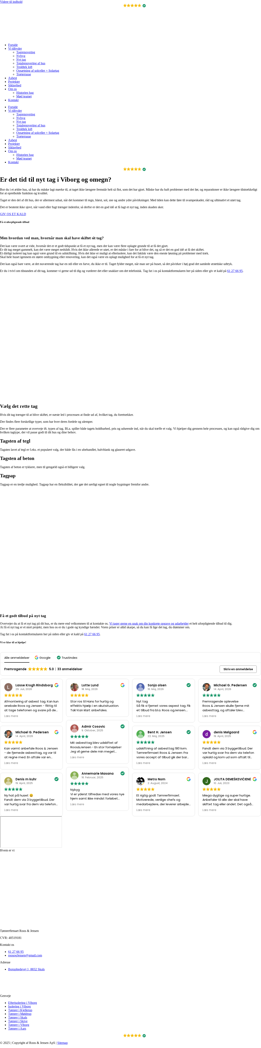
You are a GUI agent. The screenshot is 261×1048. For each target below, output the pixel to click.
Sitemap (62, 1043)
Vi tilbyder (15, 48)
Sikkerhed (14, 85)
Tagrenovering (25, 52)
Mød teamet (24, 96)
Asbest (12, 78)
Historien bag (25, 92)
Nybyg (20, 56)
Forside (13, 45)
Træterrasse (23, 74)
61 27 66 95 (235, 271)
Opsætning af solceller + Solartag (37, 70)
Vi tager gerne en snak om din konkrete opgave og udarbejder (149, 623)
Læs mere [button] (11, 716)
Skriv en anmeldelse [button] (238, 669)
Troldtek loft (24, 67)
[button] (130, 6)
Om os (12, 89)
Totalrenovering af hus (30, 63)
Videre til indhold (11, 1)
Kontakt (13, 100)
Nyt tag (21, 59)
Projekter (14, 81)
